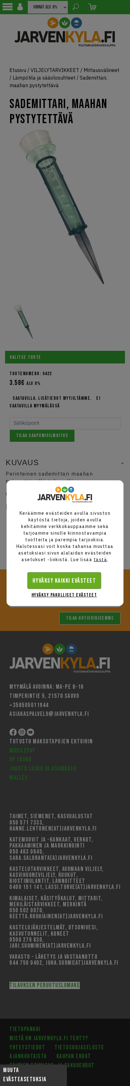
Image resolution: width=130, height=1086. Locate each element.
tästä (100, 559)
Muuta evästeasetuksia (25, 1075)
